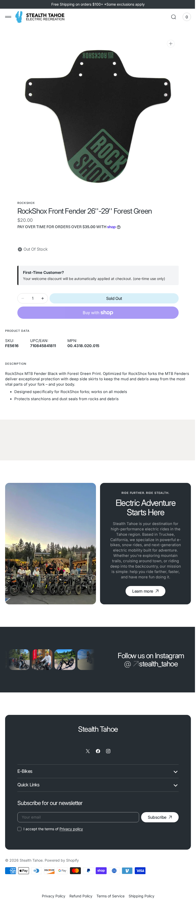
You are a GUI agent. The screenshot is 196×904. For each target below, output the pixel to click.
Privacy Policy (51, 896)
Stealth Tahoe (31, 860)
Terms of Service (108, 896)
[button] (8, 17)
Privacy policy (71, 829)
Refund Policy (78, 896)
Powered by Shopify (62, 860)
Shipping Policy (139, 896)
